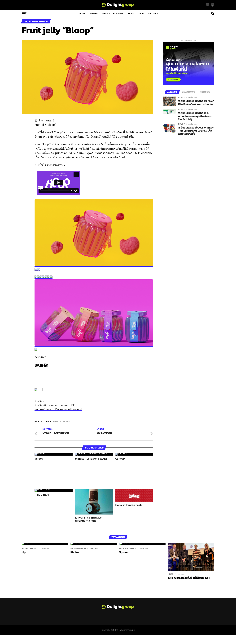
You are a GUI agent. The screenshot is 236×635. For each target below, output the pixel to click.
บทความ (152, 13)
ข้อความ (39, 375)
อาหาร (67, 422)
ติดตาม (39, 371)
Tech (141, 13)
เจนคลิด (41, 365)
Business (118, 13)
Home (82, 13)
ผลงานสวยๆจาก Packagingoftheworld (58, 409)
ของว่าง (57, 422)
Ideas (105, 13)
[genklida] (39, 390)
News (131, 13)
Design (93, 13)
